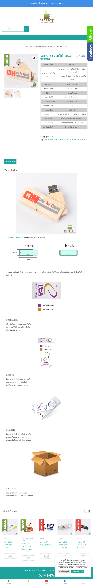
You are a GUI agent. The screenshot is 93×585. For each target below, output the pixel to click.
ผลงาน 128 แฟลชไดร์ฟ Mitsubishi (81, 545)
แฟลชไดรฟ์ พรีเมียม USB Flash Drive (46, 3)
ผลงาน (32, 47)
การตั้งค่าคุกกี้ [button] (64, 571)
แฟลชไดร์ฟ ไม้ (79, 140)
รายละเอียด (10, 162)
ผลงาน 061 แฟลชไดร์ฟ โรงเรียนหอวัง (27, 546)
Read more (10, 556)
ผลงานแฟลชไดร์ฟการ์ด (27, 539)
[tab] (10, 161)
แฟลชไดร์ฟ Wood (51, 140)
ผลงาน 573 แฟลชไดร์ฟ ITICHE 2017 (63, 545)
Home (27, 47)
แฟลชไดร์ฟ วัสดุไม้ (66, 140)
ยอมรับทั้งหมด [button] (78, 571)
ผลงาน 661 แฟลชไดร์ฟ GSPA (8, 545)
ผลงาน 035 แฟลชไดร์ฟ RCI (46, 543)
